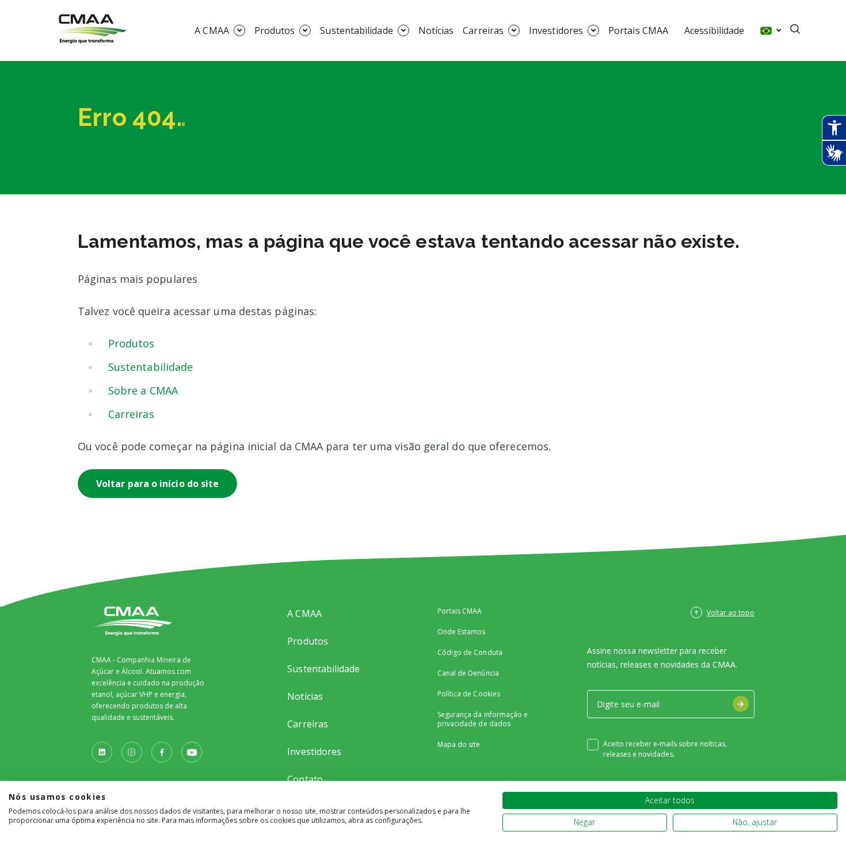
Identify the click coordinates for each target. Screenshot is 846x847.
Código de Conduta (469, 652)
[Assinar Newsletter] (741, 704)
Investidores (556, 30)
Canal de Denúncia (468, 673)
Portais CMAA (638, 30)
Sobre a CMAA (143, 390)
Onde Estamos (461, 632)
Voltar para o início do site (157, 483)
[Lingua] (770, 30)
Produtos (274, 30)
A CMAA (211, 30)
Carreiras (483, 30)
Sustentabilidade (356, 30)
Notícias (436, 30)
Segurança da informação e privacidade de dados (482, 719)
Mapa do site (459, 744)
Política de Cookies (468, 694)
